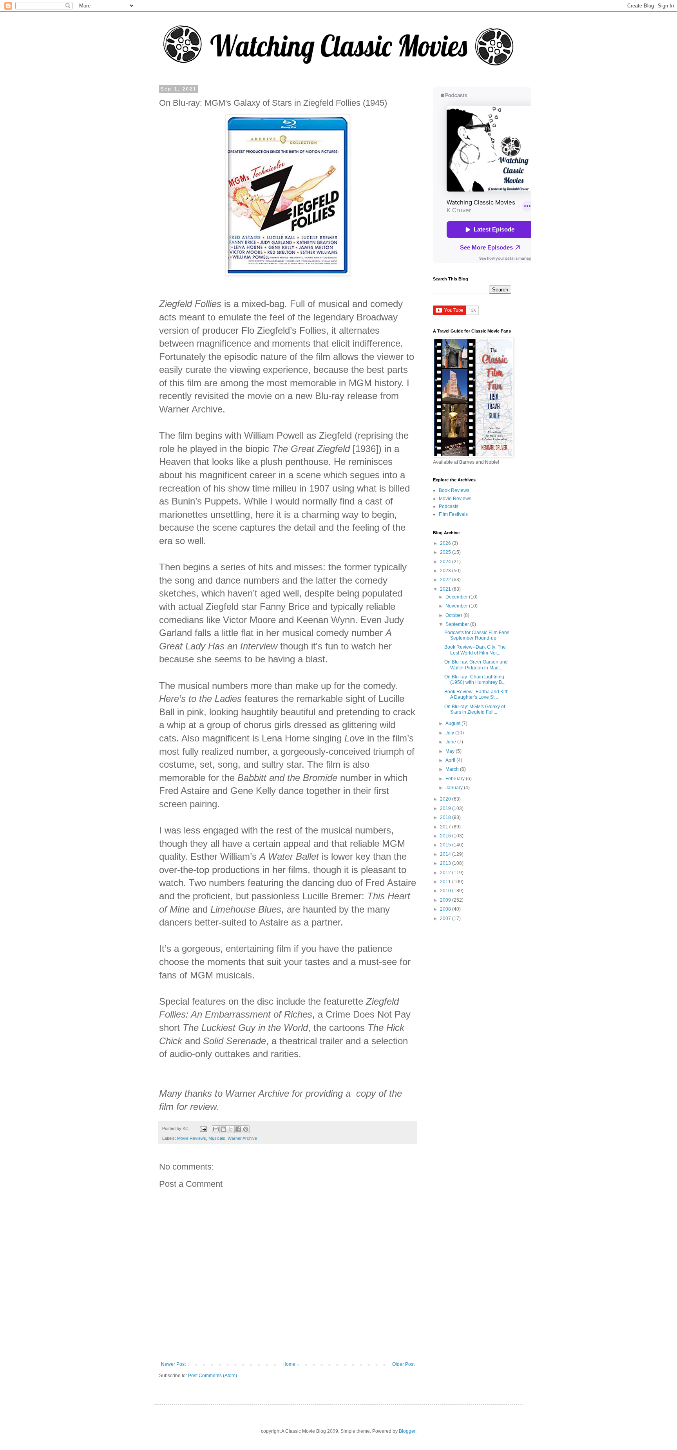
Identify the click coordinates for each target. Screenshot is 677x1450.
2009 (446, 900)
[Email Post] (203, 1128)
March (452, 769)
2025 (446, 552)
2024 (446, 561)
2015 (446, 845)
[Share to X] (231, 1129)
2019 (446, 808)
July (450, 733)
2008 (446, 909)
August (453, 723)
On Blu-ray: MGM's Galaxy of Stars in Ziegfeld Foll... (474, 709)
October (454, 615)
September (457, 624)
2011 (446, 881)
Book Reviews (454, 490)
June (451, 742)
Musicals (216, 1138)
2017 (446, 827)
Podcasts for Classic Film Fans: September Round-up (477, 635)
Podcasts (448, 506)
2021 (446, 589)
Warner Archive (242, 1138)
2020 (446, 799)
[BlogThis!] (223, 1129)
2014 (446, 854)
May (450, 751)
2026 (446, 543)
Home (288, 1364)
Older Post (403, 1364)
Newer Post (173, 1364)
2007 (446, 918)
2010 (446, 890)
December (457, 597)
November (457, 606)
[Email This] (216, 1129)
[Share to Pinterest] (246, 1129)
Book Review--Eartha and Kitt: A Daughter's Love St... (476, 694)
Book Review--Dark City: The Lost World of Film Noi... (475, 649)
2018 (446, 817)
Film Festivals (453, 514)
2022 (446, 579)
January (454, 787)
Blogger (407, 1431)
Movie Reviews (191, 1138)
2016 (446, 836)
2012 (446, 872)
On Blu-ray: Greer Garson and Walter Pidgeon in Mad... (476, 664)
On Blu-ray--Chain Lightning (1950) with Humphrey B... (474, 679)
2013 (446, 863)
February (455, 778)
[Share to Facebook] (238, 1129)
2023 (446, 570)
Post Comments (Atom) (212, 1375)
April (450, 760)
